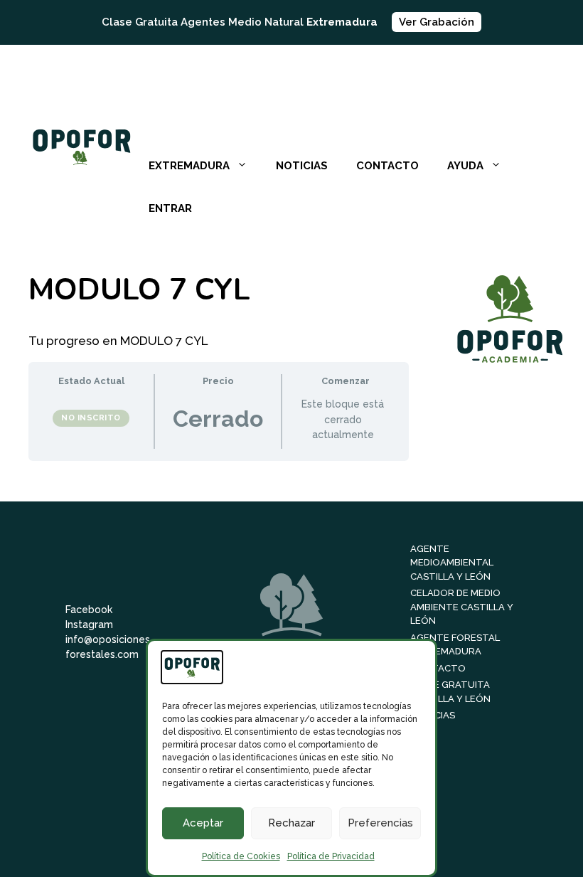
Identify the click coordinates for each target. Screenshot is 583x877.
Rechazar (291, 823)
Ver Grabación (436, 22)
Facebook (88, 609)
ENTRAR (170, 208)
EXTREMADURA (189, 165)
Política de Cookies (241, 856)
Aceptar (203, 823)
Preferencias (380, 823)
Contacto (387, 165)
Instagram (89, 624)
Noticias (302, 165)
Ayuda (465, 165)
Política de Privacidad (331, 856)
